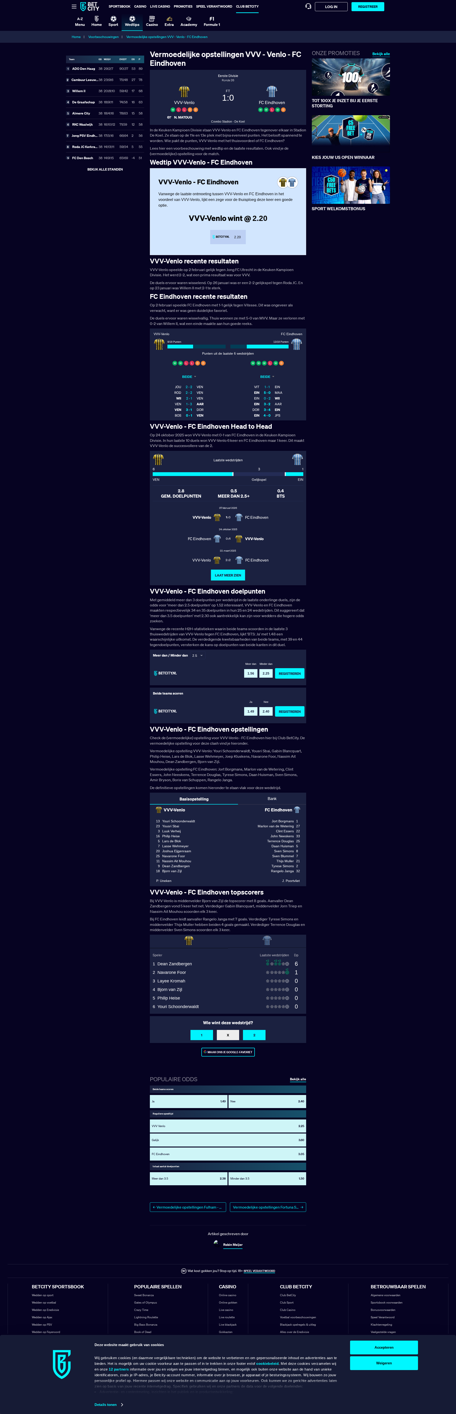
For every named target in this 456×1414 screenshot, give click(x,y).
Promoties (183, 6)
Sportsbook (119, 6)
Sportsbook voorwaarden (387, 1302)
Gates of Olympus (145, 1302)
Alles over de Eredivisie (294, 1332)
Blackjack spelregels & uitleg (298, 1325)
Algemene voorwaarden (385, 1295)
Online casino (227, 1295)
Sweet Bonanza (144, 1295)
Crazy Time (141, 1310)
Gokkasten (226, 1332)
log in (331, 6)
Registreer (368, 6)
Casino (140, 6)
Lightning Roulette (146, 1317)
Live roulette (227, 1317)
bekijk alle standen (105, 169)
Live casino (160, 6)
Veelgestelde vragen (383, 1332)
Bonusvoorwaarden (383, 1310)
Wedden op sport (42, 1295)
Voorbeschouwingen (103, 37)
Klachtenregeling (381, 1325)
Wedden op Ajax (42, 1317)
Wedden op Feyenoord (46, 1332)
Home (76, 37)
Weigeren (384, 1363)
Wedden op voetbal (44, 1302)
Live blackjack (228, 1325)
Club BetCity (247, 6)
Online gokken (228, 1302)
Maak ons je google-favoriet (230, 1052)
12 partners (119, 1369)
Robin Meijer (232, 1244)
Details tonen (106, 1405)
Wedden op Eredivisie (45, 1310)
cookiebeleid (267, 1364)
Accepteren (384, 1347)
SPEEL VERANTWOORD (259, 1271)
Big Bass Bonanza (145, 1325)
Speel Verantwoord (382, 1317)
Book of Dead (142, 1332)
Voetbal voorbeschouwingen (298, 1317)
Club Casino (287, 1310)
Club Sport (287, 1302)
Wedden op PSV (42, 1325)
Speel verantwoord (214, 6)
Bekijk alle (381, 54)
